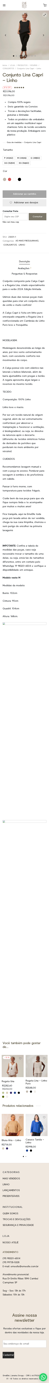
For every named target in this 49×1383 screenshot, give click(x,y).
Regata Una (8, 1081)
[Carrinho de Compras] (44, 5)
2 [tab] (25, 1156)
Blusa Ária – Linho (11, 1140)
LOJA (12, 65)
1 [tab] (23, 1156)
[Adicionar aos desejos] (20, 1059)
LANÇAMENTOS (11, 1190)
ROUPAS (33, 65)
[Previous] (5, 1129)
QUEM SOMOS (10, 1213)
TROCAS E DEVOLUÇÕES (16, 1219)
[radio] (9, 158)
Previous (5, 35)
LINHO (22, 245)
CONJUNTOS (8, 69)
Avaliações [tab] (24, 268)
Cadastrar (8, 1355)
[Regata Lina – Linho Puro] (37, 1066)
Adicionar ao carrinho (24, 194)
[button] (43, 1377)
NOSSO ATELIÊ (10, 1242)
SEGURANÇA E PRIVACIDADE (18, 1225)
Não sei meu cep (11, 222)
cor (5, 171)
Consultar (37, 217)
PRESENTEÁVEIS (11, 1196)
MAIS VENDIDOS (11, 1178)
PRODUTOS (23, 65)
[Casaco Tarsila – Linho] (37, 1125)
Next (43, 35)
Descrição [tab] (24, 261)
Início (5, 65)
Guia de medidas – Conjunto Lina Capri (24, 142)
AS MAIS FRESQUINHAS (27, 241)
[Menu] (4, 5)
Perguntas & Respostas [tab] (24, 274)
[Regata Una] (13, 1066)
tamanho (8, 150)
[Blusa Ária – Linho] (13, 1125)
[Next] (44, 1129)
